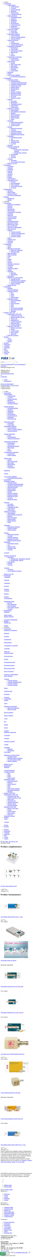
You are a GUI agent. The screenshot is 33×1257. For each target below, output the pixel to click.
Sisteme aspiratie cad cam (17, 317)
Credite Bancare (8, 1216)
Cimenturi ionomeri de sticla (18, 84)
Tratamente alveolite (16, 104)
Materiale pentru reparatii (17, 134)
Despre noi (7, 1194)
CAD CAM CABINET (13, 75)
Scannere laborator (16, 324)
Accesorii (13, 8)
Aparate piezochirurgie (17, 44)
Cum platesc (7, 1228)
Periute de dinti (15, 116)
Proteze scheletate (15, 283)
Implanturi (10, 191)
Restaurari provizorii (16, 133)
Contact (6, 353)
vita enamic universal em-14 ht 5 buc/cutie (12, 986)
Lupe (12, 54)
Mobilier (6, 197)
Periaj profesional (15, 114)
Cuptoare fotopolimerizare (18, 233)
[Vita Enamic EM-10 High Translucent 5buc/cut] (16, 1035)
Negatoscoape (14, 12)
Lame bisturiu (14, 105)
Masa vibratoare (11, 229)
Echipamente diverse (13, 221)
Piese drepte (14, 66)
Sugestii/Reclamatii (9, 1213)
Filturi (12, 294)
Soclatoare (10, 241)
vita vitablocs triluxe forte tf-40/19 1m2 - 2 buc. (13, 1144)
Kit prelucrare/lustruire (17, 309)
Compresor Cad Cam (16, 315)
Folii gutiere (10, 276)
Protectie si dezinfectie (13, 146)
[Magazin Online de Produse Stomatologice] (8, 360)
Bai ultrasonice (15, 23)
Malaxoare (10, 215)
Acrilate (9, 270)
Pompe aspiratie (15, 60)
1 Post (9, 338)
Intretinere (13, 69)
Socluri (9, 261)
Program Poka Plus (9, 1222)
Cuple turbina (14, 70)
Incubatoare (14, 26)
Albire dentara (14, 110)
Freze (12, 306)
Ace (12, 139)
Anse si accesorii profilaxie (18, 37)
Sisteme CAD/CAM (9, 312)
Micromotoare (14, 67)
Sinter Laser (14, 318)
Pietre (12, 305)
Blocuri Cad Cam (12, 163)
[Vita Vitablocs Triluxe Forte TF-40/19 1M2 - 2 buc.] (16, 1134)
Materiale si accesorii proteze (15, 277)
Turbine (13, 63)
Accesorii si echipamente (14, 195)
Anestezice (14, 160)
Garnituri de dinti (15, 279)
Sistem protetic (11, 192)
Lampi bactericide (15, 25)
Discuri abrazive (15, 303)
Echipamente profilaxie (13, 34)
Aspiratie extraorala (16, 14)
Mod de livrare (8, 1230)
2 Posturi (9, 340)
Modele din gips (11, 285)
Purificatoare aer (15, 28)
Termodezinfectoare (16, 17)
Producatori (7, 344)
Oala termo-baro (11, 218)
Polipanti (13, 302)
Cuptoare (9, 230)
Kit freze (13, 181)
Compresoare (14, 58)
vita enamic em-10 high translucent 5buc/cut (12, 1054)
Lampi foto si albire (12, 29)
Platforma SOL (8, 1233)
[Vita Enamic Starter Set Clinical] (16, 941)
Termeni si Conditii (26, 1160)
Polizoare (9, 206)
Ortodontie (10, 121)
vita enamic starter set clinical (8, 960)
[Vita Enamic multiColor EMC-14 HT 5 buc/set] (16, 1001)
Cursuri (6, 350)
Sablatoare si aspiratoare (13, 204)
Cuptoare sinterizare (16, 321)
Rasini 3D (13, 334)
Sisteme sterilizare (12, 15)
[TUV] (3, 1189)
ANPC (6, 1231)
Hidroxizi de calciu (16, 95)
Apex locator (14, 49)
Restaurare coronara (12, 79)
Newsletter (7, 1225)
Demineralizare (15, 89)
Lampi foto (14, 31)
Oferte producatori (9, 1212)
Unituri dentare (11, 5)
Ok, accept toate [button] (20, 1162)
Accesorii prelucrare (12, 289)
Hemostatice (14, 102)
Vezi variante (4, 921)
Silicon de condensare (17, 250)
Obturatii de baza (15, 81)
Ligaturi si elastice (15, 124)
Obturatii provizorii (16, 86)
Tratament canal (15, 142)
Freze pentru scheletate (17, 308)
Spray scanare (14, 332)
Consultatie (10, 166)
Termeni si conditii (9, 1215)
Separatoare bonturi (12, 222)
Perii (12, 292)
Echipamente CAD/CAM (14, 314)
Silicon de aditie (15, 251)
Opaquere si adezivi (12, 268)
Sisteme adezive (15, 87)
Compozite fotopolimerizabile (19, 82)
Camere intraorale (15, 9)
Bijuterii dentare (15, 117)
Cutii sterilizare (11, 178)
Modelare (10, 288)
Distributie (7, 1198)
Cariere (6, 1197)
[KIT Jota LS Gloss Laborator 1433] (16, 867)
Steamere (9, 207)
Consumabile (7, 78)
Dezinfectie (14, 148)
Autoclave (13, 19)
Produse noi (7, 1210)
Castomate (10, 213)
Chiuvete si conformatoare (14, 227)
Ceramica (10, 267)
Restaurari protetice (16, 93)
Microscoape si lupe (12, 224)
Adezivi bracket (15, 125)
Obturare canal (15, 140)
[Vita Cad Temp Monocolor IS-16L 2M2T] (16, 1076)
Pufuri (12, 296)
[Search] (17, 362)
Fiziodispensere (15, 43)
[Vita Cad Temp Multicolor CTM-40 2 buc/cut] (16, 1108)
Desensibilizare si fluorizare (18, 111)
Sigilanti (13, 90)
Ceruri (9, 256)
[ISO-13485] (9, 1189)
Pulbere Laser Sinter (16, 327)
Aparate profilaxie (15, 38)
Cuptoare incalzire (16, 232)
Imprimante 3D (15, 320)
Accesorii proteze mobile (17, 282)
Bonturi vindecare (12, 194)
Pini (8, 257)
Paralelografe (10, 209)
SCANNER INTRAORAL (18, 76)
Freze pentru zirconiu (16, 186)
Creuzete (9, 262)
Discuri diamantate (16, 300)
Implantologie (7, 189)
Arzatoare (10, 242)
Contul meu (7, 1223)
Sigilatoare (13, 22)
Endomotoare (14, 47)
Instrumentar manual (16, 137)
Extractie (9, 171)
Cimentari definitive (16, 131)
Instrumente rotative (12, 299)
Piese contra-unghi (16, 64)
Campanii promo (8, 1209)
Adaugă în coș (4, 891)
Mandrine (13, 311)
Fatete (12, 119)
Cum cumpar (7, 1226)
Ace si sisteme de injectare (18, 162)
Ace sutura (14, 101)
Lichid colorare (15, 331)
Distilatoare (14, 20)
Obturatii (9, 172)
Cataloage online (8, 1207)
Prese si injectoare (12, 226)
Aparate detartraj (15, 35)
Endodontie (10, 136)
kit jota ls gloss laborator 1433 (9, 886)
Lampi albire (14, 32)
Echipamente (7, 3)
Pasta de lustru (15, 297)
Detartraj (13, 113)
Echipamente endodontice (14, 46)
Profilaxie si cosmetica (13, 108)
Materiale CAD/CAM (13, 326)
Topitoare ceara (11, 239)
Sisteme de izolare (15, 98)
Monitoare (13, 11)
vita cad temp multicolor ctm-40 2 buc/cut (12, 1118)
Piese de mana (11, 61)
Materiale (13, 273)
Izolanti (9, 259)
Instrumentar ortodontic (17, 122)
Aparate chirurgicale (12, 40)
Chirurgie (10, 99)
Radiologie (10, 72)
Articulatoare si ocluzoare (14, 212)
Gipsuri (9, 245)
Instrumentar (7, 165)
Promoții (6, 826)
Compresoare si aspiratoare (14, 57)
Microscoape (14, 52)
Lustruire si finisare (12, 291)
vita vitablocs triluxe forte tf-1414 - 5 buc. (12, 917)
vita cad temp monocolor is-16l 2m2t (10, 1092)
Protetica (9, 127)
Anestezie (10, 159)
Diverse (13, 55)
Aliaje (9, 247)
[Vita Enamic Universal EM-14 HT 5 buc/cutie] (16, 975)
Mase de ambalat (11, 254)
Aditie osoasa (14, 107)
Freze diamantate (15, 183)
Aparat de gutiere (12, 216)
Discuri (13, 329)
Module (9, 200)
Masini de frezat (15, 323)
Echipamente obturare (17, 50)
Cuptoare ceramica (16, 235)
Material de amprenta (16, 128)
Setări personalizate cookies (8, 1162)
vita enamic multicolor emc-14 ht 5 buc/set (12, 1012)
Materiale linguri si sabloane (18, 280)
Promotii (6, 343)
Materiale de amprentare (13, 248)
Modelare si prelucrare (13, 264)
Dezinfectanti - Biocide (20, 152)
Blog (5, 349)
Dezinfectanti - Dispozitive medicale (20, 559)
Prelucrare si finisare (12, 335)
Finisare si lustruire (16, 92)
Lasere (12, 41)
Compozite (10, 265)
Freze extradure (15, 184)
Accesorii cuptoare (16, 236)
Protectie (13, 156)
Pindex (9, 238)
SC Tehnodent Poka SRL (21, 1252)
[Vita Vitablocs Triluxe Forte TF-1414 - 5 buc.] (16, 906)
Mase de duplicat (11, 253)
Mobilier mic (10, 198)
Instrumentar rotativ (12, 180)
